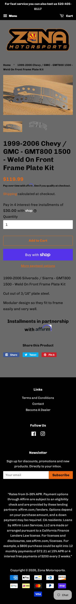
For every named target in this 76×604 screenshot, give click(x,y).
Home (7, 65)
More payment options (38, 266)
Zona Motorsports (51, 570)
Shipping (10, 194)
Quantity (10, 216)
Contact (38, 404)
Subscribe (60, 475)
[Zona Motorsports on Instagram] (42, 434)
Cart (69, 16)
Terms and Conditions (38, 398)
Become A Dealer (38, 410)
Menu (12, 16)
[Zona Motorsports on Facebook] (33, 434)
